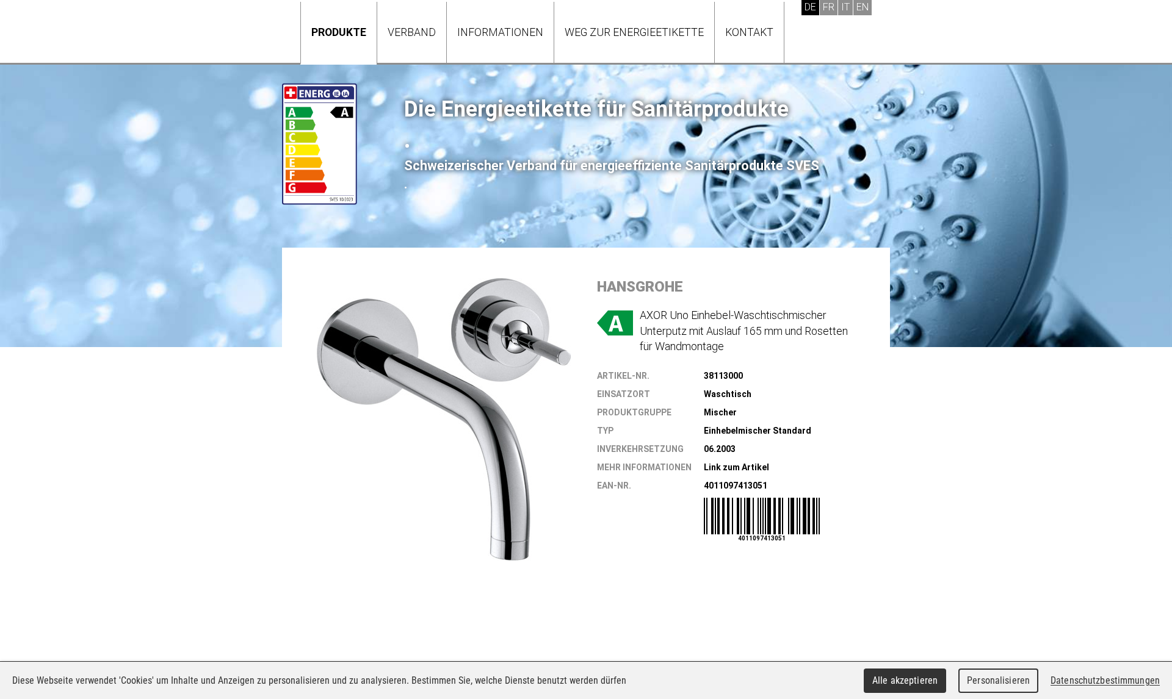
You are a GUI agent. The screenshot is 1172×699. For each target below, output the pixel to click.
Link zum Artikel (736, 467)
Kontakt (749, 32)
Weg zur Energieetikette (634, 32)
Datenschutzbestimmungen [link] (1105, 680)
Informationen (500, 32)
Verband (412, 32)
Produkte (338, 32)
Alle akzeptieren (905, 680)
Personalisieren (998, 680)
